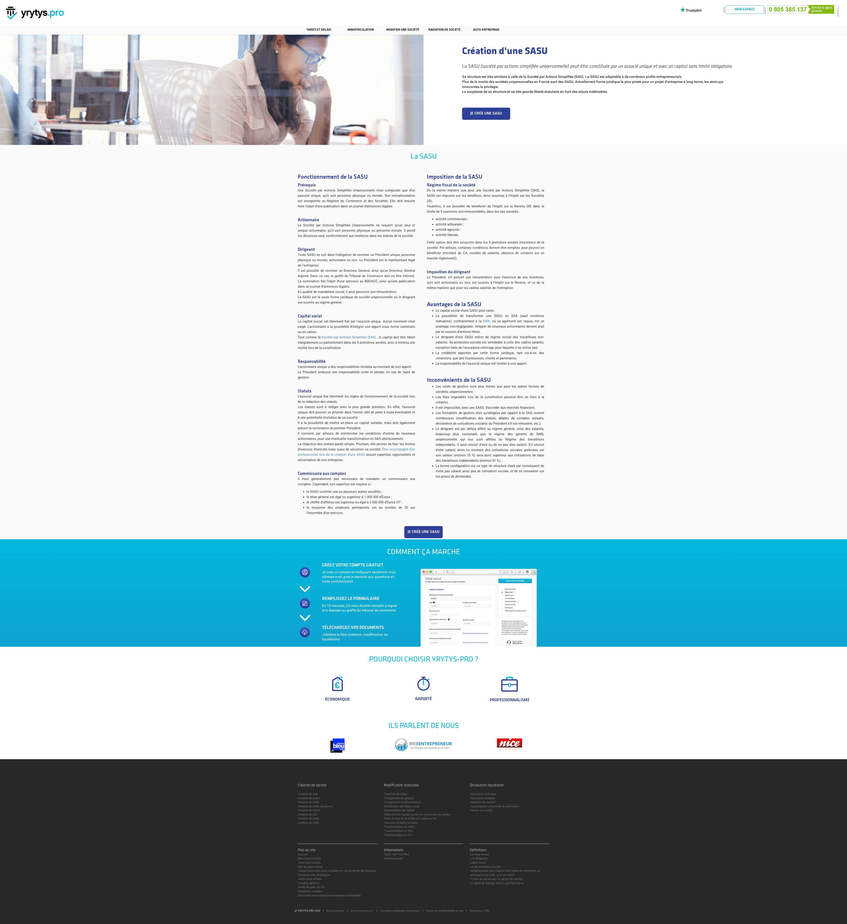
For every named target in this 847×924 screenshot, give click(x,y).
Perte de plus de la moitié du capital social (410, 818)
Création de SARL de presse (315, 806)
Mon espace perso (309, 858)
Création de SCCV (309, 810)
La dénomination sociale (485, 866)
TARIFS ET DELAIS (318, 30)
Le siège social (479, 854)
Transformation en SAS (398, 830)
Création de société (312, 785)
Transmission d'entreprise (314, 875)
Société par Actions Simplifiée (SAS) (349, 337)
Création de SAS (308, 794)
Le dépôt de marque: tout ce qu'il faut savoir (497, 883)
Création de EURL (308, 818)
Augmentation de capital (399, 810)
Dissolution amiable (482, 798)
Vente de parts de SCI (311, 887)
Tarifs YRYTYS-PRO (396, 854)
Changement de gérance (399, 798)
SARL (487, 321)
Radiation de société (444, 30)
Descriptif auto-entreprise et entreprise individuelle (329, 895)
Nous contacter (335, 910)
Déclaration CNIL (479, 910)
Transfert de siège (395, 794)
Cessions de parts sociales (401, 822)
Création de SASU (309, 798)
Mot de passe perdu (310, 866)
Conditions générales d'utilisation (400, 910)
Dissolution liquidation (487, 785)
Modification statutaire (401, 785)
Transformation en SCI (398, 835)
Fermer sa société (481, 810)
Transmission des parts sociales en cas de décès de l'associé (336, 870)
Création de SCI (307, 814)
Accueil (302, 854)
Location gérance (309, 883)
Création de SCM (308, 822)
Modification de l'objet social (401, 806)
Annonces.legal (393, 858)
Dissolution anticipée (483, 794)
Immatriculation (360, 30)
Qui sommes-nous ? (362, 910)
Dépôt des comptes (310, 891)
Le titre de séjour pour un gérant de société (496, 879)
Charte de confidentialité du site (444, 910)
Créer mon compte (309, 862)
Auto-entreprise (486, 30)
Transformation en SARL (399, 826)
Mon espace (745, 9)
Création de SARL (309, 802)
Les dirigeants (479, 858)
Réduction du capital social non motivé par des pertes (417, 814)
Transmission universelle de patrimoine (494, 806)
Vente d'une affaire (310, 879)
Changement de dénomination (402, 802)
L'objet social (478, 862)
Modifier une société (402, 30)
